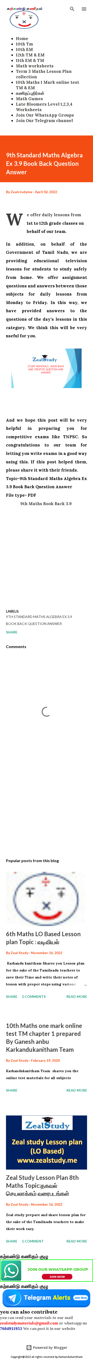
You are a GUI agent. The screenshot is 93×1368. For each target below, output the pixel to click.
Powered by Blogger (49, 1347)
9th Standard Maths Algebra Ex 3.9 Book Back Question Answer (39, 620)
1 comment (33, 1241)
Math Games (29, 98)
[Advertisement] (46, 554)
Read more (76, 996)
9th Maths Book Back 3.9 (46, 503)
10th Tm (24, 44)
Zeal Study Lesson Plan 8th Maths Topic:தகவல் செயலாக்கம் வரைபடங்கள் (42, 1185)
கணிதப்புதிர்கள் (30, 93)
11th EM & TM (30, 60)
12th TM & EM (30, 55)
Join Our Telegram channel (44, 120)
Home (22, 38)
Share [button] (11, 632)
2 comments (34, 996)
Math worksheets (35, 66)
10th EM (24, 49)
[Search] (72, 9)
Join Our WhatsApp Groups (45, 115)
